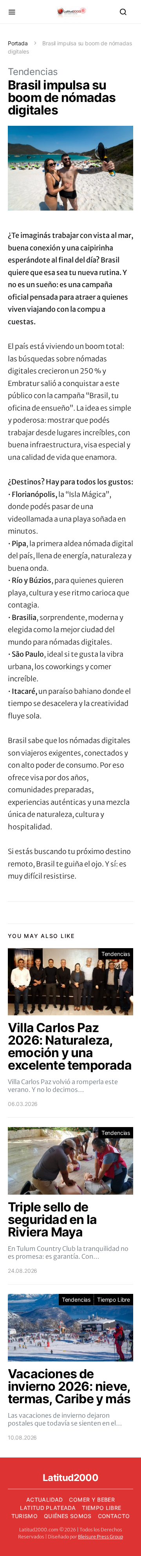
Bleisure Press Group (100, 1537)
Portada (18, 43)
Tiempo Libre (113, 1299)
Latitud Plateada (48, 1507)
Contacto (114, 1516)
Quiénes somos (68, 1516)
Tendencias (33, 71)
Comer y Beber (92, 1499)
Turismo (24, 1516)
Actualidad (44, 1499)
